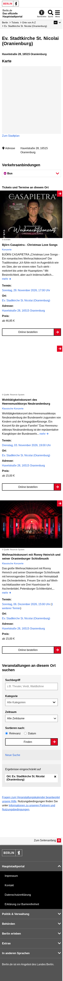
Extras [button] (6, 943)
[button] (57, 22)
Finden (28, 741)
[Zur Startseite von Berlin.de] (12, 855)
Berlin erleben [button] (11, 933)
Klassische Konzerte (13, 408)
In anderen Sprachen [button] (16, 953)
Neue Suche (12, 755)
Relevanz (15, 733)
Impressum (11, 875)
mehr (5, 279)
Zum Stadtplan (10, 135)
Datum (32, 733)
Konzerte (7, 249)
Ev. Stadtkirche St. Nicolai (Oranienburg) (26, 300)
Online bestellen (28, 332)
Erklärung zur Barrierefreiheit (22, 904)
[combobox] (31, 686)
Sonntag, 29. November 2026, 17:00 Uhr (26, 290)
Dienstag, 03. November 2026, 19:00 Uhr (26, 445)
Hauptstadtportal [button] (13, 866)
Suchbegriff (12, 680)
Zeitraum (10, 712)
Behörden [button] (8, 923)
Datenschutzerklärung (18, 894)
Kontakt (9, 885)
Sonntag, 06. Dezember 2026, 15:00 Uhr (26, 604)
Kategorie (11, 696)
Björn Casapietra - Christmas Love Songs (29, 244)
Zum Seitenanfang (45, 840)
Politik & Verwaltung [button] (15, 914)
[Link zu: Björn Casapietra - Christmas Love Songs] (31, 214)
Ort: (26, 778)
